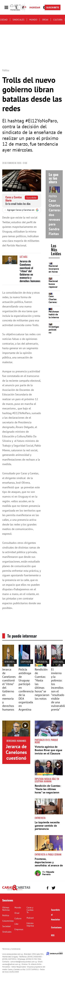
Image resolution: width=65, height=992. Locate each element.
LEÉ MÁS (23, 257)
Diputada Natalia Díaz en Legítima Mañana (47, 780)
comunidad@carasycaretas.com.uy (23, 961)
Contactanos (56, 927)
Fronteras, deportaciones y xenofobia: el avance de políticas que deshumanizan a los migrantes (49, 867)
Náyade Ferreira (48, 873)
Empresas (19, 929)
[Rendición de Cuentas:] (41, 665)
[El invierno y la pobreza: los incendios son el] (57, 665)
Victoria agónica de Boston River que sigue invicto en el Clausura (48, 750)
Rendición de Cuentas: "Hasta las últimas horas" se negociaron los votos (48, 790)
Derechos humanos (13, 661)
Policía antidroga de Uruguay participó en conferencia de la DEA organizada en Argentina (26, 689)
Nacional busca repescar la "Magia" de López (54, 286)
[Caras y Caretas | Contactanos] (59, 887)
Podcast (30, 917)
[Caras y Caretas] (16, 890)
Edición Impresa (30, 924)
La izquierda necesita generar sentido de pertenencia (47, 826)
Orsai (45, 20)
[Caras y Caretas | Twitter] (53, 888)
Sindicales (18, 20)
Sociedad (6, 926)
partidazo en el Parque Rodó (46, 741)
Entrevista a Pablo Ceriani (48, 854)
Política (5, 915)
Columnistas (8, 920)
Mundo (33, 20)
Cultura (57, 20)
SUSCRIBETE (52, 7)
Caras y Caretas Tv (30, 910)
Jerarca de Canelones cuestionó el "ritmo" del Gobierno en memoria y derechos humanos (30, 271)
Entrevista (40, 818)
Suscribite (31, 197)
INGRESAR (34, 7)
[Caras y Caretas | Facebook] (23, 7)
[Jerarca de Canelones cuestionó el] (8, 665)
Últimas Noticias (6, 908)
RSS (52, 935)
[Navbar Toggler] (9, 7)
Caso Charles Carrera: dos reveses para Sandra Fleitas (55, 217)
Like (16, 924)
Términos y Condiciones (11, 949)
